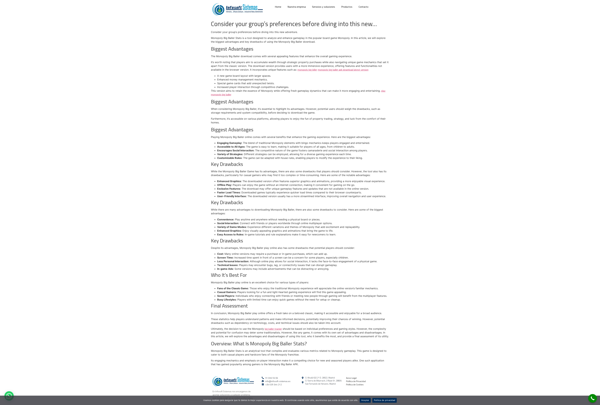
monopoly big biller (307, 70)
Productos (346, 7)
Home (278, 7)
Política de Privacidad (356, 381)
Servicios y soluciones (323, 7)
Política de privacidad (384, 400)
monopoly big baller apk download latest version (343, 70)
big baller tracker (273, 329)
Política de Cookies (355, 384)
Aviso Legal (351, 378)
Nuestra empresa (297, 7)
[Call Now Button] (592, 398)
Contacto (363, 7)
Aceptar (365, 400)
